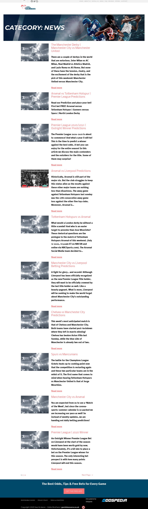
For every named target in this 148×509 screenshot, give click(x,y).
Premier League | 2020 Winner (69, 432)
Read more (56, 88)
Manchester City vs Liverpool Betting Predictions (69, 265)
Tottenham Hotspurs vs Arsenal (70, 217)
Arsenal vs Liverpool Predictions (71, 171)
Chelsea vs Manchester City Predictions (68, 314)
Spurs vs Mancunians (64, 354)
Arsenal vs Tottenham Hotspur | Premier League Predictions (71, 95)
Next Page (87, 475)
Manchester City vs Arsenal (68, 397)
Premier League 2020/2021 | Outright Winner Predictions (68, 127)
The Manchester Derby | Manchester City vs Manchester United (70, 48)
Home (81, 1)
